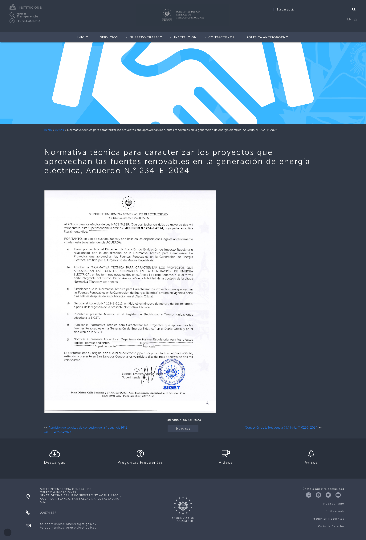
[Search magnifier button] (354, 9)
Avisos (59, 130)
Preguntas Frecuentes (328, 518)
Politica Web (335, 511)
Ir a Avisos (183, 428)
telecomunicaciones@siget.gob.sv (68, 524)
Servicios (109, 37)
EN (349, 19)
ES (355, 19)
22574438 (48, 513)
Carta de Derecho (331, 526)
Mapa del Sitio (333, 503)
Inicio (82, 37)
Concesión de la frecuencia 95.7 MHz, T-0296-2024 (281, 427)
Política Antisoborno (267, 37)
